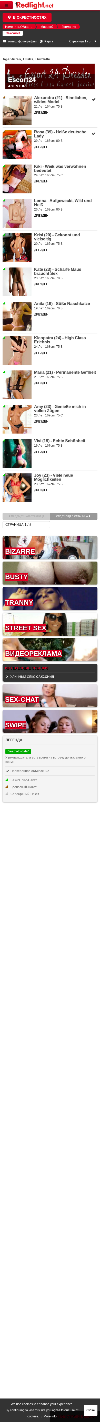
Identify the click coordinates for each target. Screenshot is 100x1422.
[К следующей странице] (95, 41)
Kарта (48, 41)
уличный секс (31, 677)
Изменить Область (18, 27)
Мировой (47, 27)
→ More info (48, 1416)
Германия (69, 27)
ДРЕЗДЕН (41, 112)
